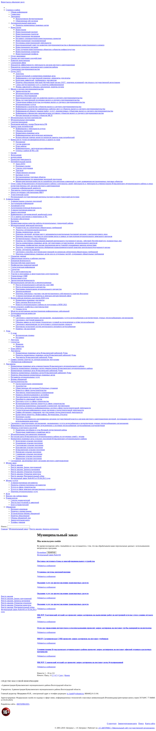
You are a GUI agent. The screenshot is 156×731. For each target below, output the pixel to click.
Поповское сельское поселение (28, 452)
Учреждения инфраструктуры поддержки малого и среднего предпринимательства (50, 102)
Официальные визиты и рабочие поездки (28, 258)
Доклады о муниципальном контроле (31, 230)
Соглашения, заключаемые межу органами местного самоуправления (39, 461)
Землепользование (23, 291)
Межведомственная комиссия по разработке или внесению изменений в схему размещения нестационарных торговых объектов (69, 181)
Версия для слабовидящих (17, 496)
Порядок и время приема (21, 511)
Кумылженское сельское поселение (30, 450)
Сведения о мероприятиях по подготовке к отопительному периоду (44, 324)
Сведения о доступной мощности (30, 320)
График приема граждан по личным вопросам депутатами (35, 359)
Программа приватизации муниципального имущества (39, 289)
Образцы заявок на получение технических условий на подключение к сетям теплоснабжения (55, 322)
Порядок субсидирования (26, 96)
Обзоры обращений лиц (21, 518)
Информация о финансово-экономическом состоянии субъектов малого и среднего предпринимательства (60, 113)
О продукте (112, 723)
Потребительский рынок (21, 162)
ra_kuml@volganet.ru (75, 694)
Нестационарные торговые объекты (31, 177)
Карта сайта (150, 723)
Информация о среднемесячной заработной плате (31, 214)
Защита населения (18, 212)
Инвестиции (16, 27)
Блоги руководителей (20, 505)
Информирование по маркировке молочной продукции (39, 179)
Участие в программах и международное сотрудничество (34, 274)
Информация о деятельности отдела (30, 129)
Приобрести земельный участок (29, 399)
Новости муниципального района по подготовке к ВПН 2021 (41, 304)
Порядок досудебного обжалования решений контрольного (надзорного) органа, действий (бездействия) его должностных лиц (69, 241)
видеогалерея (16, 157)
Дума (8, 331)
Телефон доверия (18, 522)
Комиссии (20, 346)
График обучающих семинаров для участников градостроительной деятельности (49, 412)
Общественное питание (25, 173)
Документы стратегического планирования (29, 190)
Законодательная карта (20, 520)
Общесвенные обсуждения (27, 21)
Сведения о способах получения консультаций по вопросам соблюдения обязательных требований (57, 252)
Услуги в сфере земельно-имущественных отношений (33, 489)
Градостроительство (19, 381)
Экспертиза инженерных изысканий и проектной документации (43, 406)
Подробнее (41, 552)
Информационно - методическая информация (35, 148)
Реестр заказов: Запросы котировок (25, 469)
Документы (15, 351)
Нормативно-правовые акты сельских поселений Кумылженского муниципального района (49, 439)
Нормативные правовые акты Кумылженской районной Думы (42, 353)
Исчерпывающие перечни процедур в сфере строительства (40, 403)
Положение (20, 142)
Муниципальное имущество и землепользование (31, 283)
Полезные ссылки (23, 166)
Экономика (15, 16)
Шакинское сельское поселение (29, 458)
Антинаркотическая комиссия (23, 313)
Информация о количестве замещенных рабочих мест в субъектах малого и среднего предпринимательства (60, 109)
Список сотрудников (24, 168)
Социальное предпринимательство (25, 69)
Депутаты (15, 340)
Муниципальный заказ (18, 529)
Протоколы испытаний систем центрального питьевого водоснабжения (45, 326)
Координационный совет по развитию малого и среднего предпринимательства (49, 98)
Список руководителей (20, 500)
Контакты (15, 221)
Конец (67, 675)
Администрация (12, 199)
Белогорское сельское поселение (29, 441)
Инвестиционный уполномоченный (31, 41)
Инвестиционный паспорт (27, 32)
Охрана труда (21, 309)
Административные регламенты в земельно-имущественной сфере (43, 296)
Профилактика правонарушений (24, 265)
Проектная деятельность (21, 159)
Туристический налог (20, 195)
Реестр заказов (17, 465)
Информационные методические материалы (34, 135)
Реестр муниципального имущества (30, 287)
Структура (15, 269)
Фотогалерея (16, 155)
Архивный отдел (18, 206)
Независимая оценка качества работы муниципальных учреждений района (42, 223)
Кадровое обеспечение (20, 219)
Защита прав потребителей (22, 126)
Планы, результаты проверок (28, 250)
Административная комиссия (23, 210)
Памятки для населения (25, 329)
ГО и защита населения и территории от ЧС (29, 217)
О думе (14, 333)
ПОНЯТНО (51, 552)
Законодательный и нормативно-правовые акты (36, 76)
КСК (8, 494)
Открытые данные (18, 256)
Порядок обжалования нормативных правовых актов (33, 375)
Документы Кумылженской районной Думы (34, 357)
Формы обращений (19, 379)
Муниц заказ (11, 463)
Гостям (13, 153)
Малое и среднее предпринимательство (27, 89)
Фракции (19, 344)
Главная (4, 529)
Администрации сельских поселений (26, 201)
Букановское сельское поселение (29, 443)
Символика (15, 14)
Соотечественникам (19, 122)
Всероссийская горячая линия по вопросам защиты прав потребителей (45, 137)
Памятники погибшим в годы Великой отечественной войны (41, 430)
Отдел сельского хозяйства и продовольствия (29, 307)
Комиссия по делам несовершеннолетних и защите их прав (35, 140)
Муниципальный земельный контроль (27, 225)
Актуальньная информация (22, 203)
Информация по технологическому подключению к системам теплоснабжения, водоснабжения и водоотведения (58, 425)
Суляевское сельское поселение (29, 456)
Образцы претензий (24, 131)
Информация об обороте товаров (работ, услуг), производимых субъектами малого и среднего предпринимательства (64, 111)
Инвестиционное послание (27, 47)
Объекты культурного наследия (24, 428)
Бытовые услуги (22, 175)
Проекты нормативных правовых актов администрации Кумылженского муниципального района (52, 368)
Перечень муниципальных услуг (24, 491)
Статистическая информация (23, 267)
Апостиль (20, 74)
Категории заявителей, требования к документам (36, 80)
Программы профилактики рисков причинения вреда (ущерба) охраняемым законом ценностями (56, 245)
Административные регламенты (24, 483)
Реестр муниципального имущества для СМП (35, 285)
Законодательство (23, 91)
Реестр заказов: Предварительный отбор (27, 476)
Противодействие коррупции (23, 263)
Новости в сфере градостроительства (31, 390)
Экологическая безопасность (23, 280)
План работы (21, 146)
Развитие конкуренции (20, 60)
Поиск (141, 723)
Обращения (10, 507)
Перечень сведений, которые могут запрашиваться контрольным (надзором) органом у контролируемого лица (61, 234)
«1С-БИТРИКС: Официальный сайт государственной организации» (126, 728)
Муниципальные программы (23, 120)
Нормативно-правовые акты (27, 133)
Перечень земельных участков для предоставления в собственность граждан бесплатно (52, 293)
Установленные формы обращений (25, 513)
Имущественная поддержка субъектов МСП (34, 115)
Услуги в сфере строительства (23, 487)
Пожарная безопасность (21, 261)
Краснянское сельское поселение (29, 447)
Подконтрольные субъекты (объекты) (31, 239)
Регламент (20, 337)
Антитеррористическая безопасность (26, 208)
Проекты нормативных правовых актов (32, 25)
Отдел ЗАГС (16, 71)
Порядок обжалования (20, 516)
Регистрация (14, 4)
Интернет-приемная (19, 509)
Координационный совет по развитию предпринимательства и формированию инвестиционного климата (60, 45)
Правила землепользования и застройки (32, 395)
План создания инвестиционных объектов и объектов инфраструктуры (45, 49)
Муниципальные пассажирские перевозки (28, 434)
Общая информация (19, 12)
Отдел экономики (18, 56)
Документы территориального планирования (34, 392)
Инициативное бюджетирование (29, 19)
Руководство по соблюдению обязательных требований (39, 228)
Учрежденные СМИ (19, 276)
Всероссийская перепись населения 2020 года (30, 298)
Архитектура (21, 386)
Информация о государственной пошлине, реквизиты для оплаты (43, 78)
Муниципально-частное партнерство (26, 118)
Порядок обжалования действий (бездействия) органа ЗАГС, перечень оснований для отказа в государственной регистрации (68, 82)
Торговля (19, 170)
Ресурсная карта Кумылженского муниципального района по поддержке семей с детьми (47, 436)
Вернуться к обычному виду (13, 2)
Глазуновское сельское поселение (29, 445)
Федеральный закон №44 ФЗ (49, 555)
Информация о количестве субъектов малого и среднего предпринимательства (48, 107)
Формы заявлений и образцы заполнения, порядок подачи (40, 87)
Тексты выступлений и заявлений (25, 502)
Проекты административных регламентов (28, 485)
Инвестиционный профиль (27, 54)
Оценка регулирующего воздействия (26, 58)
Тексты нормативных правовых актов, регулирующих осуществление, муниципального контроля (56, 243)
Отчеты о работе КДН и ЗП (27, 151)
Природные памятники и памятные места (33, 432)
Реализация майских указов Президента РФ (29, 124)
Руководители (12, 498)
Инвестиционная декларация (28, 36)
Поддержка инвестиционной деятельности (33, 43)
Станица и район (13, 10)
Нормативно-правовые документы (30, 300)
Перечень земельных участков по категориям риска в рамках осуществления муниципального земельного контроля (64, 236)
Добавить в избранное (46, 566)
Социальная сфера (18, 63)
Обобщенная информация (21, 362)
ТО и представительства (21, 272)
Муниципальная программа (27, 93)
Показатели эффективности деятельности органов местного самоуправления (43, 65)
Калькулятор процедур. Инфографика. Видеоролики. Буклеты (41, 414)
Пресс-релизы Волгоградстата (28, 302)
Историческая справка (25, 335)
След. (61, 675)
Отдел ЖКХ (16, 315)
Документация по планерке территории (32, 397)
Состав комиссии (23, 144)
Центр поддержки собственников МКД (27, 192)
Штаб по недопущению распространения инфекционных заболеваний (40, 311)
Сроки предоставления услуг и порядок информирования (40, 85)
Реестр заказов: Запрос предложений (26, 467)
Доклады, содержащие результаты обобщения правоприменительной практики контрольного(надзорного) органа (63, 247)
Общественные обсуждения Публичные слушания (37, 388)
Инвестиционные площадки (27, 52)
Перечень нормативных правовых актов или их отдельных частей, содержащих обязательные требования (60, 254)
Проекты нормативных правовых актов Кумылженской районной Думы (46, 355)
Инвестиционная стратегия (27, 34)
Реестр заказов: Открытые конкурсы (26, 474)
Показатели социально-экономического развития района (34, 67)
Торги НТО (20, 164)
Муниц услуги (12, 480)
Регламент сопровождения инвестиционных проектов (38, 38)
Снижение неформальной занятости (26, 188)
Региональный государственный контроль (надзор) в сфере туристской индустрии (45, 197)
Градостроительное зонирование (29, 384)
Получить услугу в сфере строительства (32, 401)
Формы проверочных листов (28, 232)
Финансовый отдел (19, 278)
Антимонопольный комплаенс (23, 23)
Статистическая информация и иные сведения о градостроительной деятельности (50, 410)
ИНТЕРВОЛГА (23, 704)
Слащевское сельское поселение (29, 454)
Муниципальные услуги (26, 104)
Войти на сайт (5, 4)
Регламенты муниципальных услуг (25, 377)
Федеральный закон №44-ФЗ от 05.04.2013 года (30, 478)
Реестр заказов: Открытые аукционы (26, 472)
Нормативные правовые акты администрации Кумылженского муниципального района (47, 366)
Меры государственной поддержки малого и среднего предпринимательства (48, 100)
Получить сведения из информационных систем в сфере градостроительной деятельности (53, 408)
